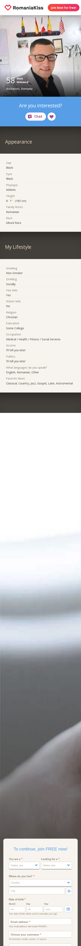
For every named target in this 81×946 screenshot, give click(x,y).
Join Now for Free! (63, 7)
